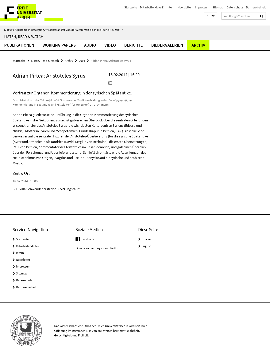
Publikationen (19, 45)
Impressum (202, 7)
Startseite (130, 7)
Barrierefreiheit (256, 7)
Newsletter (185, 7)
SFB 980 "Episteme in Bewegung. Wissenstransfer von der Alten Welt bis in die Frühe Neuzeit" (63, 29)
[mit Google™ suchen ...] (262, 16)
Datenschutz (235, 7)
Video (110, 45)
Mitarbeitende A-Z (151, 7)
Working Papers (59, 45)
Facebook (87, 239)
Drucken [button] (147, 239)
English (146, 246)
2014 (82, 61)
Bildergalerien (167, 45)
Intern (170, 7)
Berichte (133, 45)
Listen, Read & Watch (23, 36)
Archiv (198, 45)
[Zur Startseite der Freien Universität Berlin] (35, 12)
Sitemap (217, 7)
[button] (210, 16)
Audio (90, 45)
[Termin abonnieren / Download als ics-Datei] (130, 83)
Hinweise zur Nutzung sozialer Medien (97, 248)
